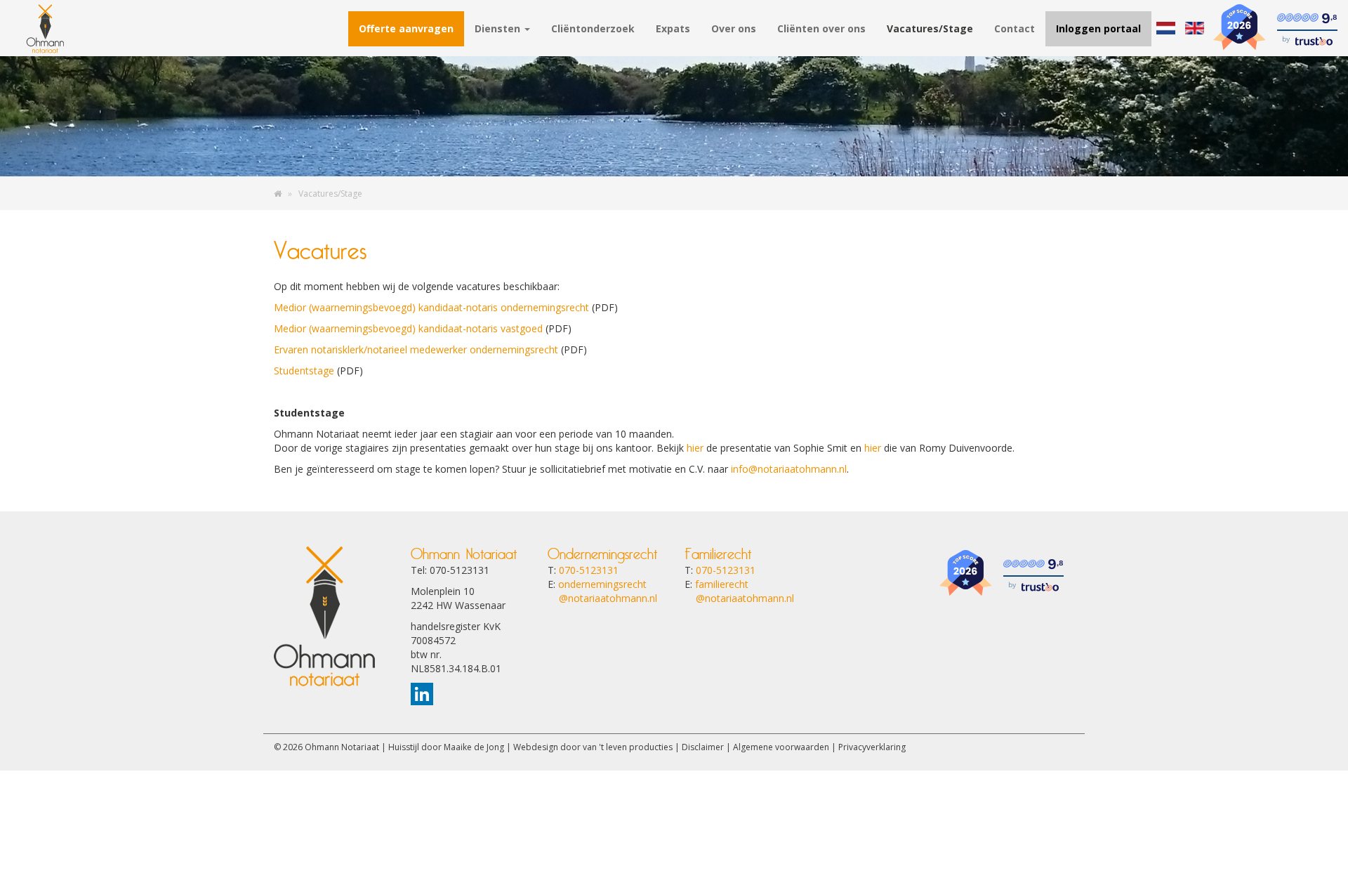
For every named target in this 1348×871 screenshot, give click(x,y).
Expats (673, 28)
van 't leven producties (628, 747)
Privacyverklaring (872, 747)
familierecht (721, 584)
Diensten (499, 28)
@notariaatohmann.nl (602, 598)
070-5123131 (589, 570)
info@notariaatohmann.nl (789, 469)
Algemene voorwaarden (781, 747)
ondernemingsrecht (602, 584)
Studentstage (304, 370)
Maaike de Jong (474, 747)
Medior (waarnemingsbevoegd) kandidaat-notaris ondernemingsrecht (431, 307)
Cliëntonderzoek (593, 28)
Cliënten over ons (821, 28)
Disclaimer (703, 747)
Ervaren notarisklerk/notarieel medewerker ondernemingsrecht (416, 349)
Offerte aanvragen (406, 28)
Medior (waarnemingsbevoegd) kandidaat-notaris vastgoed (408, 328)
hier (695, 447)
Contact (1014, 28)
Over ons (733, 28)
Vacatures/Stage (930, 28)
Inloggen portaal (1098, 28)
